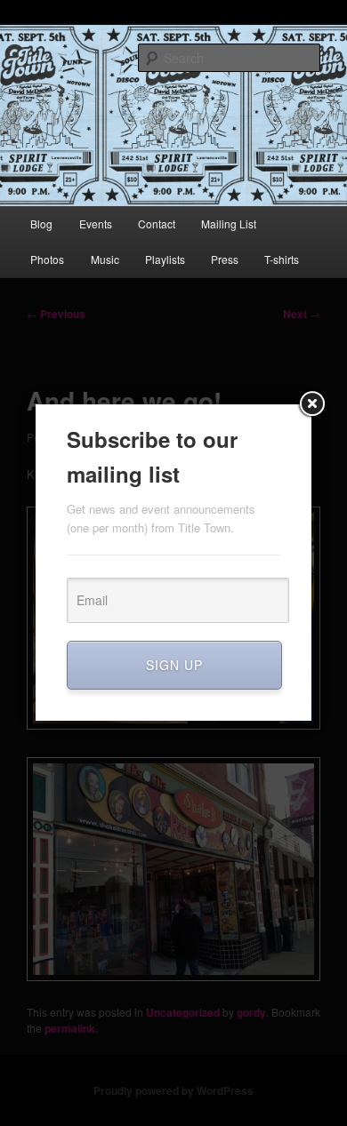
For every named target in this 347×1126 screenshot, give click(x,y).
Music (105, 259)
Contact (156, 223)
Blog (41, 223)
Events (95, 223)
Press (224, 259)
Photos (47, 259)
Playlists (165, 259)
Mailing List (228, 223)
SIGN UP (174, 665)
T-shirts (281, 259)
